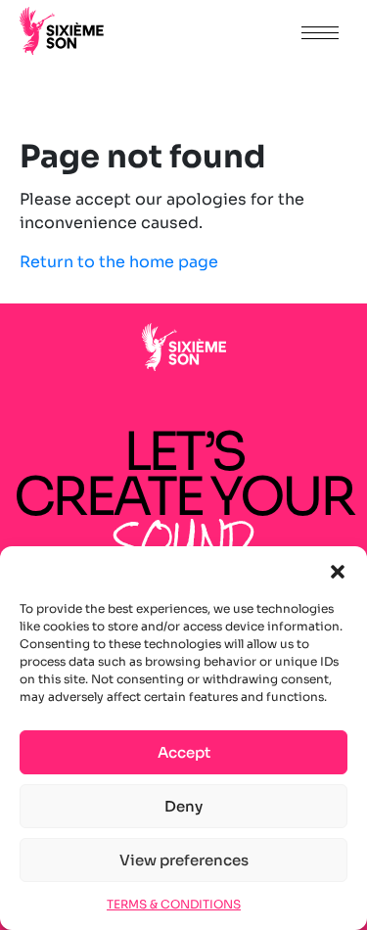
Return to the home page (119, 262)
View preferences (184, 860)
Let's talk (232, 32)
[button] (337, 571)
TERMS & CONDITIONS (174, 904)
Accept (184, 752)
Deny (183, 806)
